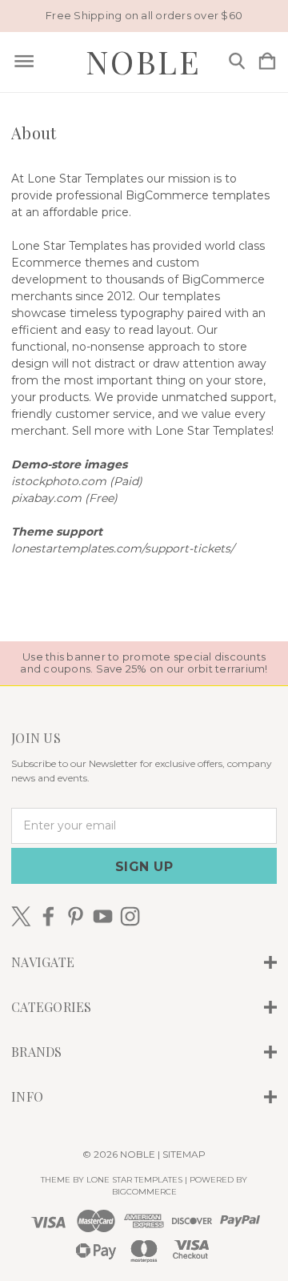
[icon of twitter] (21, 916)
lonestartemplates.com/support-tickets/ (122, 548)
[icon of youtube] (103, 916)
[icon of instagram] (130, 916)
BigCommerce (144, 1192)
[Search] (237, 62)
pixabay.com (46, 498)
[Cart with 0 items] (267, 62)
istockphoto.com (58, 481)
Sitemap (184, 1154)
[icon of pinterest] (76, 916)
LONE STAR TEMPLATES (134, 1180)
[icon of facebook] (48, 916)
